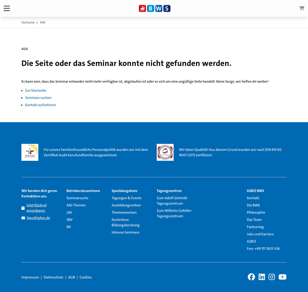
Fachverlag (255, 226)
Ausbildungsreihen (126, 205)
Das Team (254, 219)
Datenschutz (53, 277)
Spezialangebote (124, 190)
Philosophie (256, 212)
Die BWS (253, 205)
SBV (70, 219)
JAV (69, 212)
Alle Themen (76, 205)
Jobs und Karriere (260, 234)
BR (69, 226)
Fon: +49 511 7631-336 (263, 248)
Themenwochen (124, 212)
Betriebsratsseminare (83, 190)
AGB (71, 277)
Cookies (86, 277)
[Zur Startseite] (154, 8)
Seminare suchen (38, 97)
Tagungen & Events (127, 198)
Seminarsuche (77, 198)
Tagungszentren (169, 190)
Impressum (30, 277)
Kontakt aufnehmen (40, 105)
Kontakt (253, 198)
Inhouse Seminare (125, 232)
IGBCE (251, 241)
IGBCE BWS (255, 190)
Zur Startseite (35, 90)
